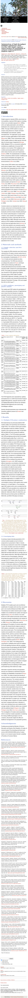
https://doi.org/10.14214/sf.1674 (8, 60)
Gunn (2, 197)
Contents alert (3, 974)
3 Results (3, 30)
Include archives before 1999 (7, 964)
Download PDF (23, 109)
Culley (10, 614)
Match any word (5, 960)
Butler (19, 123)
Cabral (3, 193)
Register (2, 967)
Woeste (4, 170)
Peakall (19, 411)
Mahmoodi (17, 199)
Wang (3, 138)
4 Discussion (4, 31)
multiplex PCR (4, 99)
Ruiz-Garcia (16, 710)
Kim (7, 199)
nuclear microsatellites (12, 98)
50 (8, 36)
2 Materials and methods (6, 29)
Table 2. (3, 573)
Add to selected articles (22, 37)
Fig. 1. (3, 520)
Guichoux (22, 223)
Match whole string (5, 962)
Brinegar (22, 142)
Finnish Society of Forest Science (17, 996)
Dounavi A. (18, 53)
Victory (3, 183)
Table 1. (3, 335)
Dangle (18, 181)
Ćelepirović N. (4, 53)
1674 (16, 36)
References (4, 33)
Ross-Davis (14, 183)
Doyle (16, 263)
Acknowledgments (5, 32)
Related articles (4, 982)
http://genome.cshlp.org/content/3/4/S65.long (10, 807)
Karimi (23, 197)
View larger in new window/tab (16, 533)
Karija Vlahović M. (11, 53)
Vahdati (15, 201)
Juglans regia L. (20, 98)
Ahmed (19, 195)
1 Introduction (4, 28)
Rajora (24, 673)
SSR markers (4, 98)
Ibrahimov (12, 197)
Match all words (5, 961)
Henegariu (9, 461)
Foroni (25, 189)
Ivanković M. (23, 53)
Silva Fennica (4, 36)
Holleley (4, 153)
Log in (2, 970)
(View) (7, 101)
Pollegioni (13, 193)
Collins (11, 161)
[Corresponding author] (13, 40)
